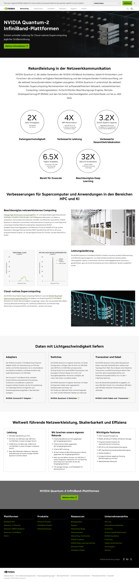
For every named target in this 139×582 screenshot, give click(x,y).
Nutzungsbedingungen (46, 576)
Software (62, 9)
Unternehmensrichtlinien (80, 576)
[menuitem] (24, 8)
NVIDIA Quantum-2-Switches (64, 398)
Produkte (51, 9)
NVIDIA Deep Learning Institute (83, 543)
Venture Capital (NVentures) (115, 532)
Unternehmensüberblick (114, 525)
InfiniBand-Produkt (44, 525)
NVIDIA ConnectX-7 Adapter (18, 398)
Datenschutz (9, 576)
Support (74, 9)
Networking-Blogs (78, 529)
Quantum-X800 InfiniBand (14, 529)
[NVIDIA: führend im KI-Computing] (9, 8)
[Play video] (103, 227)
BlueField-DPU (9, 522)
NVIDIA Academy (77, 539)
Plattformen (38, 9)
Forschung (109, 539)
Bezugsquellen (76, 522)
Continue (127, 3)
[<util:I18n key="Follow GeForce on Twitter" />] (131, 559)
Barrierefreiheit (63, 576)
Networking (24, 9)
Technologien (110, 547)
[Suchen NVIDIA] (127, 8)
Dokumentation (77, 532)
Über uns (108, 522)
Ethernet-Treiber (77, 547)
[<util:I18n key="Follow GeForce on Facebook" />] (124, 559)
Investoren (109, 529)
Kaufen (83, 9)
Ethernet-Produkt (44, 522)
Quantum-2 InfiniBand (12, 532)
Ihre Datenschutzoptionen (26, 576)
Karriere (108, 550)
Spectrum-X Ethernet (12, 525)
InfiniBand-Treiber (78, 550)
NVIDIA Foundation (112, 536)
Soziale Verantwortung (113, 543)
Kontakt (111, 576)
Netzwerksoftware (44, 529)
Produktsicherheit (99, 576)
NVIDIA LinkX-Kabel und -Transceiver (112, 398)
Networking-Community (80, 536)
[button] (131, 9)
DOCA (6, 536)
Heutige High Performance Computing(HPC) (20, 215)
